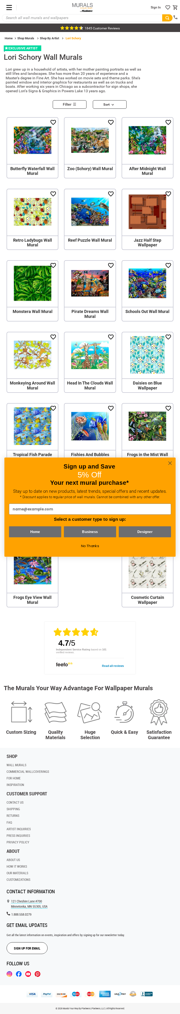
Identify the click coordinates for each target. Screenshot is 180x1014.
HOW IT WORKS (17, 866)
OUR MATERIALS (17, 873)
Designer (145, 531)
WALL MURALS (16, 765)
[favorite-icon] (168, 7)
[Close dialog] (170, 463)
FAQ (9, 822)
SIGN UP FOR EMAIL (27, 948)
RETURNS (13, 815)
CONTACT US (15, 802)
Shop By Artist (49, 38)
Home (9, 38)
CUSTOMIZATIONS (18, 879)
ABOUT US (13, 860)
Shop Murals (25, 38)
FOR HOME (14, 778)
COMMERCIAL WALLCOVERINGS (28, 771)
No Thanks (90, 545)
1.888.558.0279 (21, 914)
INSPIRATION (15, 784)
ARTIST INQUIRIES (19, 829)
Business (90, 531)
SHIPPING (13, 809)
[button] (71, 103)
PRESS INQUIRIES (18, 835)
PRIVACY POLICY (18, 842)
